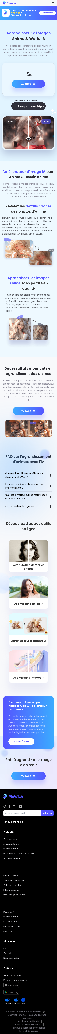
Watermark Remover (13, 880)
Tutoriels (7, 953)
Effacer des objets (12, 890)
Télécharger (47, 13)
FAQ (5, 948)
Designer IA (8, 911)
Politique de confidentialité (28, 1024)
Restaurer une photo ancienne (18, 853)
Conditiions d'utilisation (28, 1021)
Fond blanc (8, 931)
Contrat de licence (28, 1031)
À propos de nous (12, 975)
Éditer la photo (10, 875)
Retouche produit (12, 926)
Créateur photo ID (12, 921)
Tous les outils (10, 839)
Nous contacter (11, 958)
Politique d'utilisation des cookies (28, 1027)
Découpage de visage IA (15, 894)
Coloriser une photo (13, 885)
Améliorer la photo (12, 843)
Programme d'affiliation (15, 979)
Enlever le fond (10, 848)
